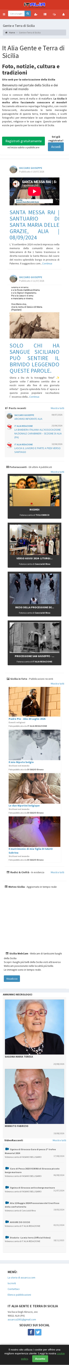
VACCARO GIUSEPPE (30, 168)
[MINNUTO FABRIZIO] (34, 1096)
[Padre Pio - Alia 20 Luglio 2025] (34, 701)
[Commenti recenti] (54, 14)
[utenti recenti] (35, 14)
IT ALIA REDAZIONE (23, 426)
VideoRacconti (13, 1140)
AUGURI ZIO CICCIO (20, 1222)
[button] (4, 14)
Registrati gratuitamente (23, 141)
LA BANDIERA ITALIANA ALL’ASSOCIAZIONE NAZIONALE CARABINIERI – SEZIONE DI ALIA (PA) (38, 433)
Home (12, 32)
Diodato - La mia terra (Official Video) (30, 1237)
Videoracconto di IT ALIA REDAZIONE (22, 1226)
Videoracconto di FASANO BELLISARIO (23, 1157)
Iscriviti (12, 1283)
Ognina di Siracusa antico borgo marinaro (32, 1187)
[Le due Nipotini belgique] (34, 788)
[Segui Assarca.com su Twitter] (38, 1332)
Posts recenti (17, 408)
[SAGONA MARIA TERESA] (34, 1027)
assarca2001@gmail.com (22, 1319)
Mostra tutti (57, 408)
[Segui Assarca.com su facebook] (31, 1332)
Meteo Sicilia (16, 886)
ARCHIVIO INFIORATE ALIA (28, 418)
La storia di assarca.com (21, 1277)
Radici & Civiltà (19, 872)
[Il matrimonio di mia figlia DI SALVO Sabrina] (34, 831)
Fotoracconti (18, 467)
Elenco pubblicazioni (19, 1294)
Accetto (40, 1358)
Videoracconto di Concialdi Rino (20, 1210)
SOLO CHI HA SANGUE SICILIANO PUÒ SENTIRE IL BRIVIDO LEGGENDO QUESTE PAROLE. (34, 358)
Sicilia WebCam (18, 953)
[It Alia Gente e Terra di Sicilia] (34, 5)
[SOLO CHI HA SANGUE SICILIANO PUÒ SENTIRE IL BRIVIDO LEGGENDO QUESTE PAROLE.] (34, 313)
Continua (47, 263)
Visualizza (11, 978)
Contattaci (14, 1289)
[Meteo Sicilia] (34, 920)
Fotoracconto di (34, 515)
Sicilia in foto (18, 678)
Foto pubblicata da (28, 726)
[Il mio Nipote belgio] (34, 745)
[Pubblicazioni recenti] (45, 14)
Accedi (56, 146)
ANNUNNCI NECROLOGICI (17, 994)
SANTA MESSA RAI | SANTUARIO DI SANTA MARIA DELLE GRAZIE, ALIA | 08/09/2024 (34, 225)
